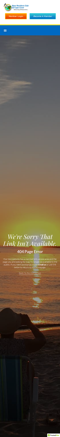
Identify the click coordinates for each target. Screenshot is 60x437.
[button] (5, 30)
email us (42, 264)
